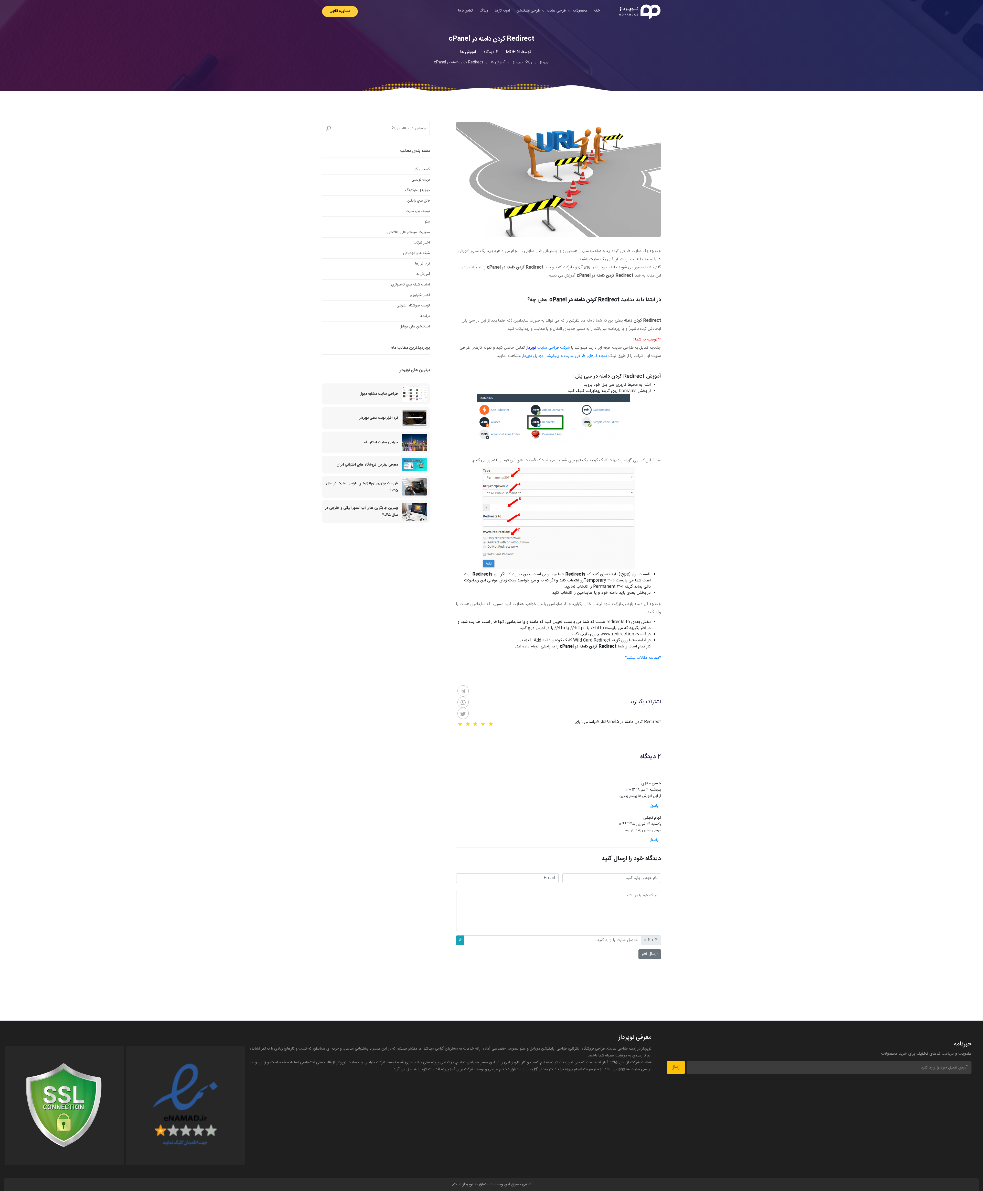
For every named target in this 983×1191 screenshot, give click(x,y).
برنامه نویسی (420, 180)
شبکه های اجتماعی (416, 253)
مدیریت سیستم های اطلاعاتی (408, 232)
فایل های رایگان (418, 201)
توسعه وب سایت (418, 211)
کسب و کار (422, 169)
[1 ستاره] (491, 724)
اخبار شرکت (422, 243)
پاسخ (654, 806)
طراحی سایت (556, 11)
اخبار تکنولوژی (420, 295)
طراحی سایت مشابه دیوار (379, 394)
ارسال (675, 1067)
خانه (597, 11)
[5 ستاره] (460, 724)
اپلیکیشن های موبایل (415, 327)
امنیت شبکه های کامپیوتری (410, 285)
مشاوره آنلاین (340, 11)
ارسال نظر (650, 954)
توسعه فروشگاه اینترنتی (413, 306)
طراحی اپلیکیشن (528, 11)
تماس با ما (465, 11)
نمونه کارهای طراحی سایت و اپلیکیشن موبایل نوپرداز (564, 355)
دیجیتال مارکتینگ (417, 190)
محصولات (580, 11)
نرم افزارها (422, 264)
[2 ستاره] (483, 724)
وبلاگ (483, 11)
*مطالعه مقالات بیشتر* (643, 657)
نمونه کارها (502, 11)
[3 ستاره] (475, 724)
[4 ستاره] (468, 724)
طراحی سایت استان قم (381, 442)
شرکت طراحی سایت (553, 347)
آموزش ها (423, 274)
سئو (427, 222)
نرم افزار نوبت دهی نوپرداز (378, 418)
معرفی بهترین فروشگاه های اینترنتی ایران (367, 465)
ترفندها (425, 316)
